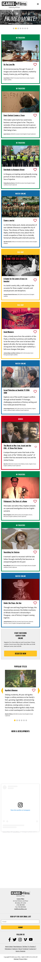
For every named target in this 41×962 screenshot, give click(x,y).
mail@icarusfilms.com (20, 909)
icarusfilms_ (16, 831)
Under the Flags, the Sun (12, 603)
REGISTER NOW (20, 653)
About (20, 949)
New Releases (18, 947)
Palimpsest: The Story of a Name (15, 501)
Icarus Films (6, 831)
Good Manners (9, 332)
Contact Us (32, 949)
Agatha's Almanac (11, 690)
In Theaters (32, 947)
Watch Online (9, 947)
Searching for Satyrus (11, 552)
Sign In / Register (20, 951)
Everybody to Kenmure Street (14, 169)
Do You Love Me (9, 64)
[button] (13, 28)
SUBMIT (20, 927)
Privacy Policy (23, 959)
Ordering (25, 949)
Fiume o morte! (9, 220)
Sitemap (16, 959)
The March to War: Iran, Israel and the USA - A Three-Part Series (17, 446)
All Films (25, 947)
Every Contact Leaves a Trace (14, 115)
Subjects (15, 949)
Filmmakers (8, 949)
